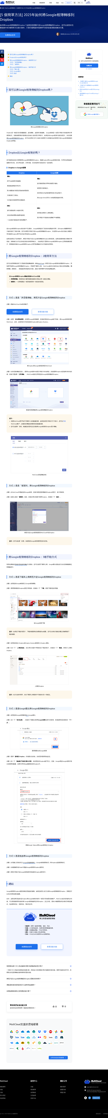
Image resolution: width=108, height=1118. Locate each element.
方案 (50, 3)
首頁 (3, 8)
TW (79, 2)
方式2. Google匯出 (15, 71)
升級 (64, 421)
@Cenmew (67, 34)
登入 (62, 3)
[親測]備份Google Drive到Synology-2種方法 (89, 94)
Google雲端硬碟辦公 (29, 862)
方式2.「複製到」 (15, 64)
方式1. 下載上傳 (14, 69)
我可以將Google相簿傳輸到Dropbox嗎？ (22, 54)
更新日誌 (33, 1098)
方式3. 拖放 (13, 73)
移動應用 (42, 3)
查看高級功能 (43, 312)
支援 (57, 3)
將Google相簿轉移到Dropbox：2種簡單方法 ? (23, 60)
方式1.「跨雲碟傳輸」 (16, 62)
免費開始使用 (10, 35)
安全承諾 (2, 1095)
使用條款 (105, 1113)
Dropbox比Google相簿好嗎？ (18, 57)
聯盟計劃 (63, 1092)
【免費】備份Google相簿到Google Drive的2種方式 (89, 82)
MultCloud (41, 263)
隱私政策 (98, 1113)
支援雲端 (2, 1098)
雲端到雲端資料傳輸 (21, 564)
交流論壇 (33, 1095)
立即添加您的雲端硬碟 (57, 1057)
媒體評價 (63, 1089)
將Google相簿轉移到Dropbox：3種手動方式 (23, 67)
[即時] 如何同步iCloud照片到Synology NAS (89, 90)
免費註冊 (68, 2)
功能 (33, 3)
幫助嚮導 (33, 1089)
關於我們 (63, 1087)
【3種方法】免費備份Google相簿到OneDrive (89, 86)
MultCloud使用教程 (10, 8)
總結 (11, 76)
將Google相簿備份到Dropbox (15, 138)
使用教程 (33, 1092)
